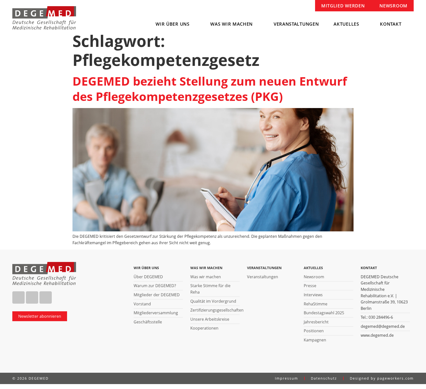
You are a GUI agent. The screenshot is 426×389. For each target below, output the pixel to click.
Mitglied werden (343, 6)
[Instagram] (32, 297)
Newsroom (393, 6)
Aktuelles (346, 24)
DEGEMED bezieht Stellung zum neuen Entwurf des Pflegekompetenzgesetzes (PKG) (209, 88)
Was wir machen (231, 24)
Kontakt (390, 24)
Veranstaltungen (296, 24)
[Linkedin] (45, 297)
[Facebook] (18, 297)
